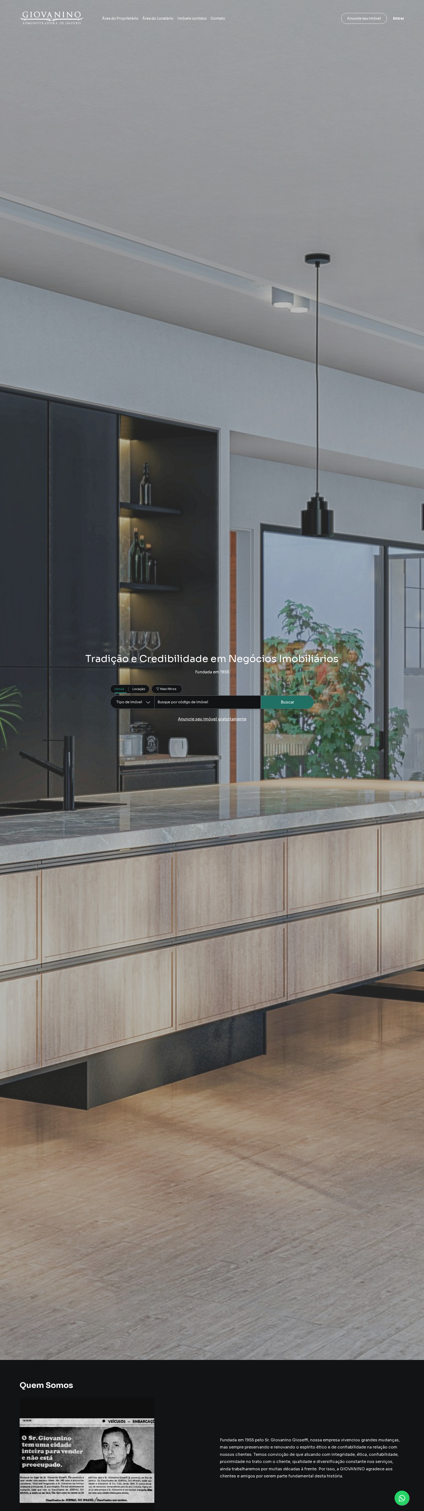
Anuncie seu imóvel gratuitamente (212, 719)
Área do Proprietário (120, 18)
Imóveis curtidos (192, 18)
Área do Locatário (157, 18)
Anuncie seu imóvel (364, 18)
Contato (218, 18)
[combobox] (207, 702)
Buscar (287, 702)
